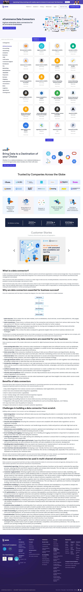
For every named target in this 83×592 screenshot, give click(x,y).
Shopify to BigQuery (57, 562)
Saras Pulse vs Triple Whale (70, 565)
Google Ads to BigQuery (56, 568)
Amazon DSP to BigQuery (56, 580)
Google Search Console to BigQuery (57, 565)
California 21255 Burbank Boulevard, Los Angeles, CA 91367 (22, 546)
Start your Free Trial (9, 28)
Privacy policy (63, 589)
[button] (29, 7)
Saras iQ (30, 544)
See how (67, 2)
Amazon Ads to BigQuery (56, 560)
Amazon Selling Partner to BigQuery (58, 556)
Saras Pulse (31, 546)
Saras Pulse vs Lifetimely (70, 567)
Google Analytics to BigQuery (57, 574)
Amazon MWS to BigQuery (56, 553)
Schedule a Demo (74, 6)
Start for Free (63, 6)
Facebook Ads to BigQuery (56, 571)
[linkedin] (78, 590)
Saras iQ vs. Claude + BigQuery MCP (72, 563)
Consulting (44, 556)
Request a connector (36, 39)
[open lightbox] (41, 250)
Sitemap (75, 589)
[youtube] (80, 590)
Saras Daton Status (69, 589)
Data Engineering (45, 558)
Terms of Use (58, 589)
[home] (5, 6)
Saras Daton (31, 548)
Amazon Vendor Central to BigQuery (57, 577)
